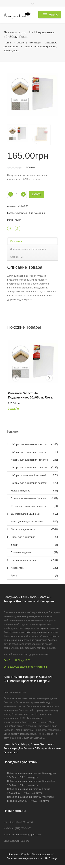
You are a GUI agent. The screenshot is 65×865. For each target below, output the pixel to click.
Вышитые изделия (34, 552)
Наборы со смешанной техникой (34, 475)
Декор (34, 575)
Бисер (34, 544)
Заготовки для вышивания (34, 513)
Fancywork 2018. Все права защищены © (31, 854)
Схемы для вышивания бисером (34, 498)
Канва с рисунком (34, 490)
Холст (18, 220)
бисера (7, 632)
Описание (16, 241)
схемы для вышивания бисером (39, 640)
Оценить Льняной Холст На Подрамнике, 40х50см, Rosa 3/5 (14, 168)
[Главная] (17, 15)
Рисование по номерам (34, 560)
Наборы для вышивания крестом (34, 444)
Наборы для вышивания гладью (34, 452)
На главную (51, 858)
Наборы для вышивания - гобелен (34, 459)
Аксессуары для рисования (30, 213)
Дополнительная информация (28, 249)
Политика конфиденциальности (24, 858)
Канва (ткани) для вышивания (34, 521)
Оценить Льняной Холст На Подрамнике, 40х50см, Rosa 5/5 (20, 168)
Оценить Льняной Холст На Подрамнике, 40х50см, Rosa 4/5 (17, 168)
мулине (44, 628)
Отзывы (31, 167)
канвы (53, 628)
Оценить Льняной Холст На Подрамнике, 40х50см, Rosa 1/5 (8, 168)
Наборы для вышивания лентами (34, 483)
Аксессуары (35, 42)
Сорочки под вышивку (34, 529)
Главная (8, 42)
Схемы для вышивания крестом (34, 506)
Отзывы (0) (16, 256)
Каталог (20, 42)
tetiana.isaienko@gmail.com (26, 834)
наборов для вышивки (37, 632)
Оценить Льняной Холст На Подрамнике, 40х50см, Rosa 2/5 (11, 168)
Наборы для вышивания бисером (34, 467)
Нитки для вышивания (34, 537)
